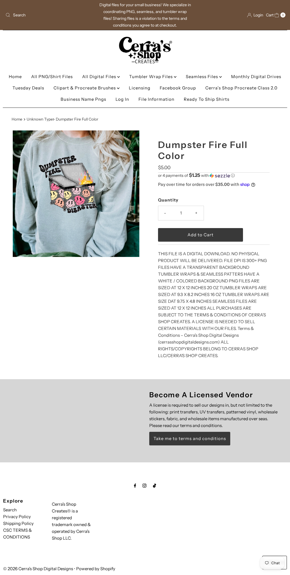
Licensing (139, 88)
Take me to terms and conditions (189, 438)
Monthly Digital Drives (256, 76)
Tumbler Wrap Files (151, 76)
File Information (156, 99)
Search (10, 509)
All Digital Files (99, 76)
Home (15, 76)
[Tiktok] (154, 485)
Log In (122, 99)
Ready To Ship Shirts (206, 99)
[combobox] (49, 15)
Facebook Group (178, 88)
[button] (214, 175)
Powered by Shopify (95, 568)
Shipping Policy (18, 523)
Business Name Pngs (83, 99)
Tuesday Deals (28, 88)
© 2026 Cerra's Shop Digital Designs (38, 568)
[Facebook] (135, 485)
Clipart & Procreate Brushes (85, 88)
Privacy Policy (17, 516)
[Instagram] (144, 485)
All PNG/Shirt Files (52, 76)
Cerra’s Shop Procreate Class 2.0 (241, 88)
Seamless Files (202, 76)
